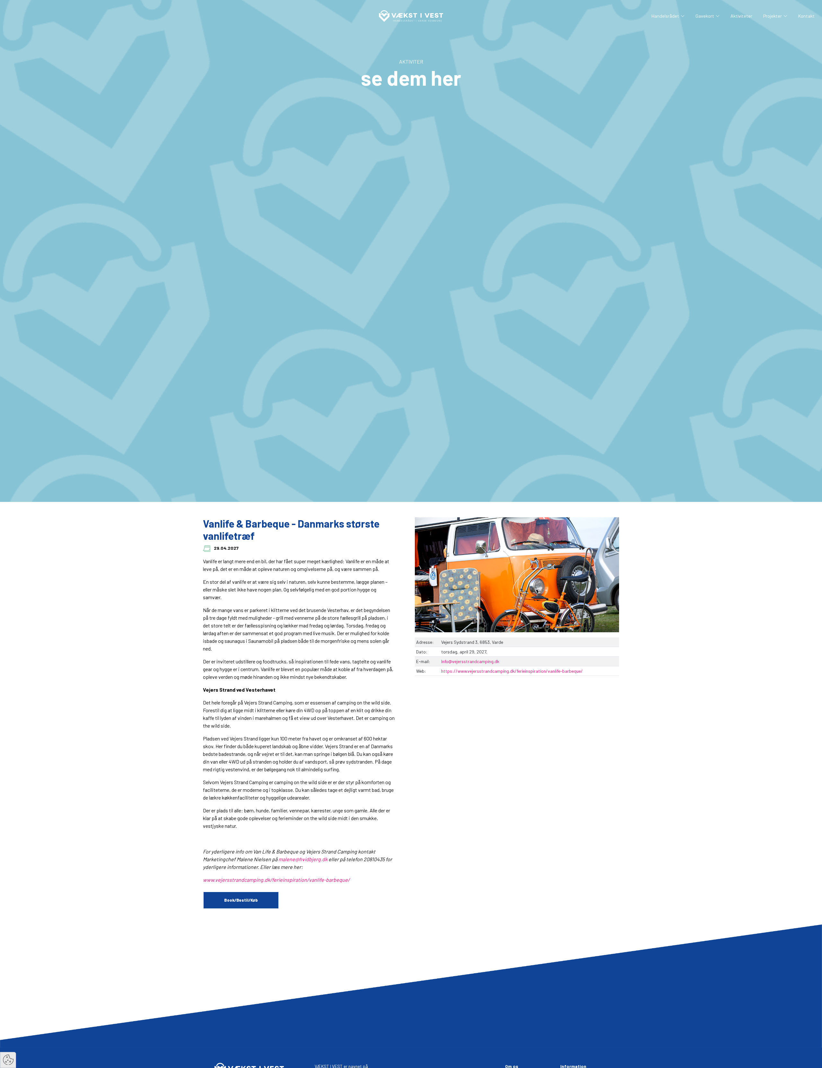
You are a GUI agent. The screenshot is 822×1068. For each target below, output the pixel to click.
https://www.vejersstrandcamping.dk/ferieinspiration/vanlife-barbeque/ (512, 671)
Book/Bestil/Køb (241, 900)
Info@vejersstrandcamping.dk (470, 661)
